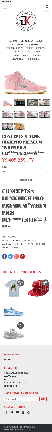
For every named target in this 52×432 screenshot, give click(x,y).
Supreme (36, 55)
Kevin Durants (14, 48)
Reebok (15, 55)
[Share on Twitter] (10, 256)
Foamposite (33, 44)
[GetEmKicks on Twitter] (12, 414)
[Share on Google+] (16, 256)
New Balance (17, 51)
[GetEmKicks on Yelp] (28, 414)
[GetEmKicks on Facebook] (6, 414)
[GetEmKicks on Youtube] (23, 414)
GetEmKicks (29, 427)
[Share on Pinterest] (22, 256)
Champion (17, 59)
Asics (39, 41)
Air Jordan (27, 41)
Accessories (33, 59)
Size (4, 166)
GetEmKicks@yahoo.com (15, 382)
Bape (25, 55)
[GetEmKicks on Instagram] (17, 414)
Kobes (29, 48)
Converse (17, 44)
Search (7, 359)
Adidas (13, 41)
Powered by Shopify (14, 429)
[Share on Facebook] (4, 256)
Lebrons (41, 48)
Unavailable (26, 180)
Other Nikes (35, 51)
